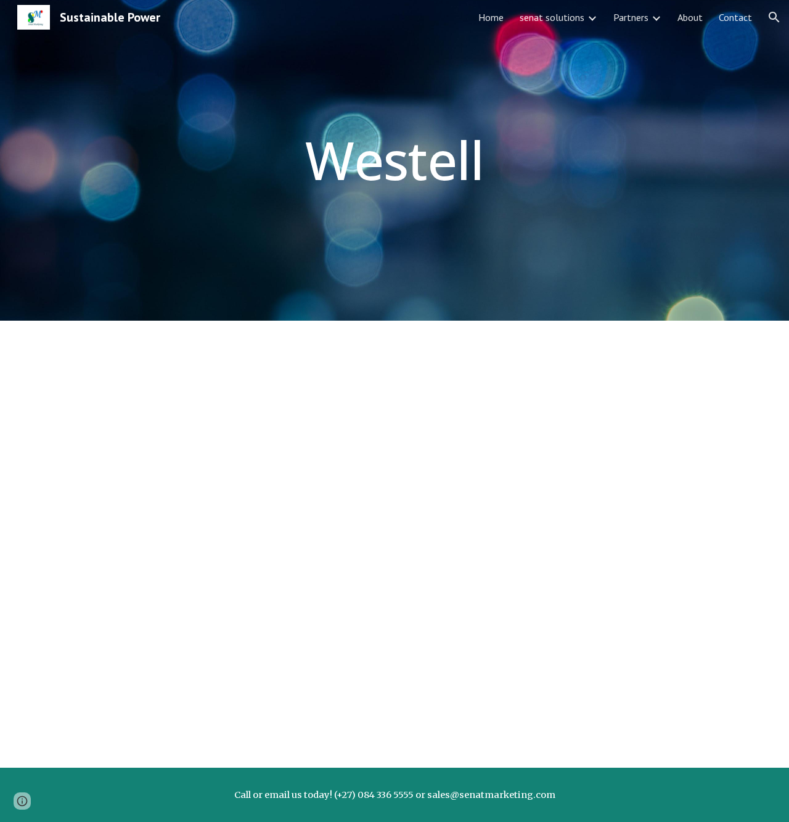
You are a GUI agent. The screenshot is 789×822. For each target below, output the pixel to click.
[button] (774, 17)
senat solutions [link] (552, 17)
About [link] (690, 17)
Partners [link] (630, 17)
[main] (394, 160)
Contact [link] (735, 17)
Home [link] (491, 17)
